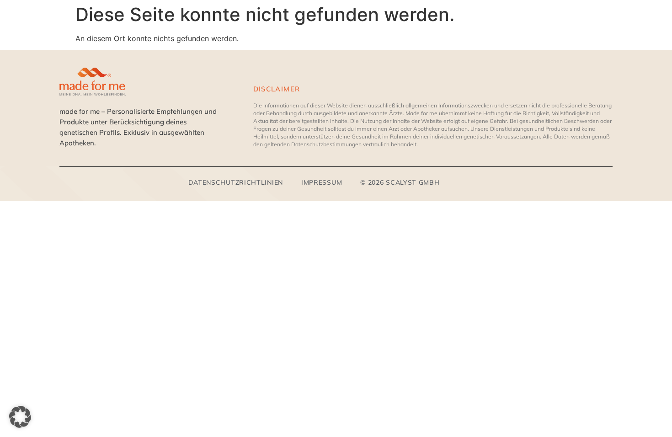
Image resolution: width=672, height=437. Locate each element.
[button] (20, 417)
